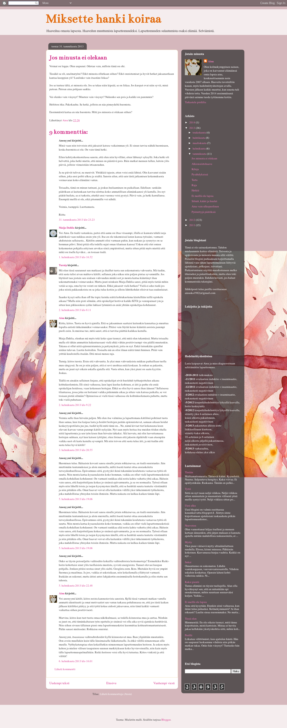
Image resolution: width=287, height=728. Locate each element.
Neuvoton (190, 525)
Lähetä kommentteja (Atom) (116, 694)
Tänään (189, 472)
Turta (194, 180)
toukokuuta (200, 132)
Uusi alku (190, 505)
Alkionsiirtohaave (202, 164)
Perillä (188, 635)
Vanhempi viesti (164, 683)
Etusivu (111, 683)
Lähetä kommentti (65, 669)
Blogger (165, 719)
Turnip (63, 265)
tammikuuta (200, 154)
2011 (192, 225)
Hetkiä (195, 190)
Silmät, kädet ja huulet (204, 201)
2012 (192, 220)
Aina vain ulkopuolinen (205, 206)
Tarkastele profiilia (195, 102)
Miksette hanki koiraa (103, 19)
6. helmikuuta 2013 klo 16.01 (76, 661)
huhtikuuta (199, 138)
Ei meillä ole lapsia (202, 196)
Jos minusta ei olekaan (204, 158)
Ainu (62, 318)
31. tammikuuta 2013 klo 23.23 (77, 219)
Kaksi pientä (192, 582)
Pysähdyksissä (200, 174)
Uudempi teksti (59, 683)
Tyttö (188, 489)
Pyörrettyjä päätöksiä (204, 212)
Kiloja (195, 169)
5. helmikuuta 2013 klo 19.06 (76, 499)
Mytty (188, 542)
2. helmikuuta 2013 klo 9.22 (75, 405)
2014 (192, 122)
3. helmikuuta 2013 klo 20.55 (76, 450)
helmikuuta (199, 148)
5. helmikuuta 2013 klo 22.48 (76, 585)
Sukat (188, 562)
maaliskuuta (200, 143)
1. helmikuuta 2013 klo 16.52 (76, 257)
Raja (194, 185)
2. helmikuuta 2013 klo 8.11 (75, 310)
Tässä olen (191, 618)
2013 (192, 128)
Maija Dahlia (67, 227)
